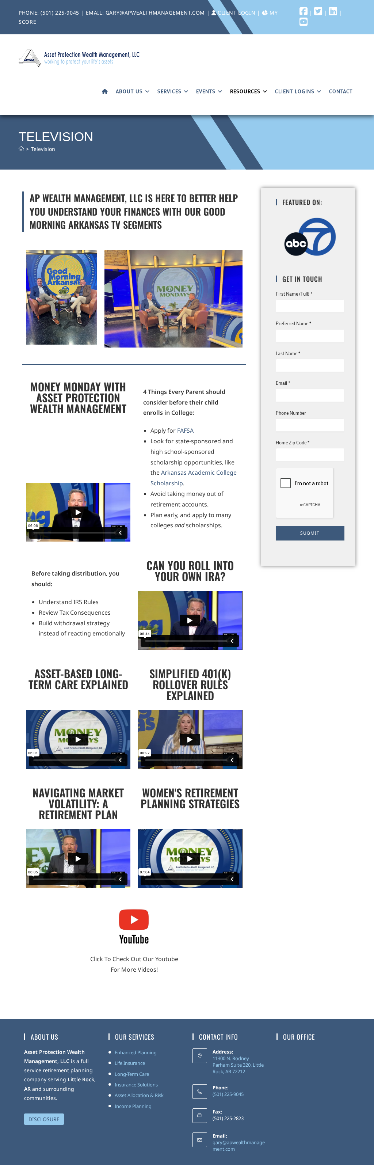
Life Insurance (130, 1063)
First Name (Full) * (294, 294)
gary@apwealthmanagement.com (156, 12)
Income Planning (133, 1106)
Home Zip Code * (293, 442)
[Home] (21, 148)
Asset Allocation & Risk (139, 1095)
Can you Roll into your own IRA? (190, 570)
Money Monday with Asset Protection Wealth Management (78, 397)
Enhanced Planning (136, 1052)
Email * (283, 383)
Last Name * (288, 353)
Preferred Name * (294, 323)
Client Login (236, 12)
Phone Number (291, 413)
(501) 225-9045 (60, 12)
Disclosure (44, 1119)
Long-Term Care (132, 1074)
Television (43, 148)
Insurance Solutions (136, 1084)
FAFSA (185, 430)
